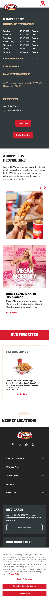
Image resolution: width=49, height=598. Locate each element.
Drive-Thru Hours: (13, 58)
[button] (42, 4)
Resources (11, 492)
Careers (10, 483)
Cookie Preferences (24, 579)
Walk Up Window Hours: (17, 74)
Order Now (23, 123)
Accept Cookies (24, 593)
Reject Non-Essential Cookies (24, 586)
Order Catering (23, 135)
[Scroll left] (40, 187)
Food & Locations (15, 458)
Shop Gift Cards (24, 527)
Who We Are (12, 466)
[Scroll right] (45, 187)
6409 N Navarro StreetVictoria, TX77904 (22, 83)
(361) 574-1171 (16, 86)
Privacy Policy (14, 574)
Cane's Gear (12, 475)
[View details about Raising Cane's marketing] (24, 266)
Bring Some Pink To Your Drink (21, 295)
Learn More (11, 312)
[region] (24, 213)
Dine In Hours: (11, 66)
